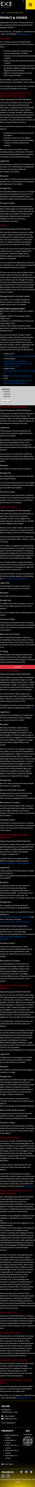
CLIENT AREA (8, 1464)
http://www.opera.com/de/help (19, 376)
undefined (6, 401)
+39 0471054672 (9, 1416)
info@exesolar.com (23, 34)
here (31, 708)
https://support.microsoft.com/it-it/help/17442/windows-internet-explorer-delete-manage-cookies (18, 363)
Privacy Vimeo (29, 1186)
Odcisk (18, 1479)
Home (3, 12)
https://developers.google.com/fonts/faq (14, 917)
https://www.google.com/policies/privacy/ (14, 863)
